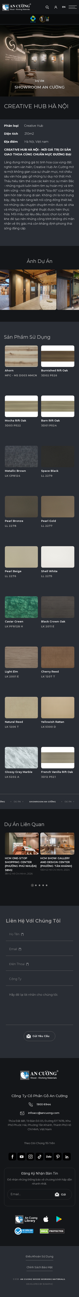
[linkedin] (66, 1156)
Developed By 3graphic (39, 1284)
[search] (47, 7)
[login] (55, 7)
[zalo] (48, 1156)
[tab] (36, 885)
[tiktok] (39, 1156)
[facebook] (12, 1156)
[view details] (21, 356)
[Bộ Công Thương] (24, 1231)
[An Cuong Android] (59, 1219)
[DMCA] (52, 1231)
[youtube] (21, 1156)
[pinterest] (57, 1156)
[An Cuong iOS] (46, 1219)
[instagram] (30, 1156)
